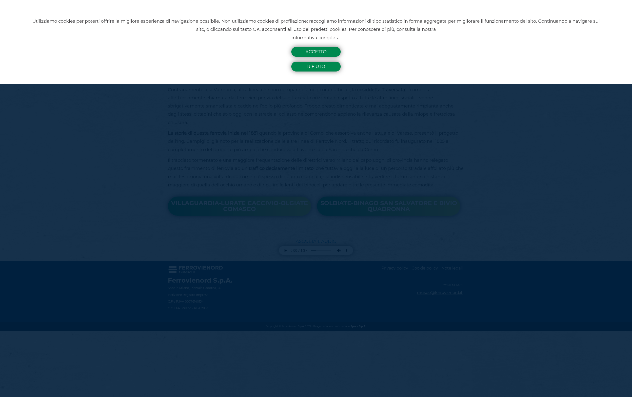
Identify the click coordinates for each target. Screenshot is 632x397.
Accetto (316, 51)
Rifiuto (316, 66)
